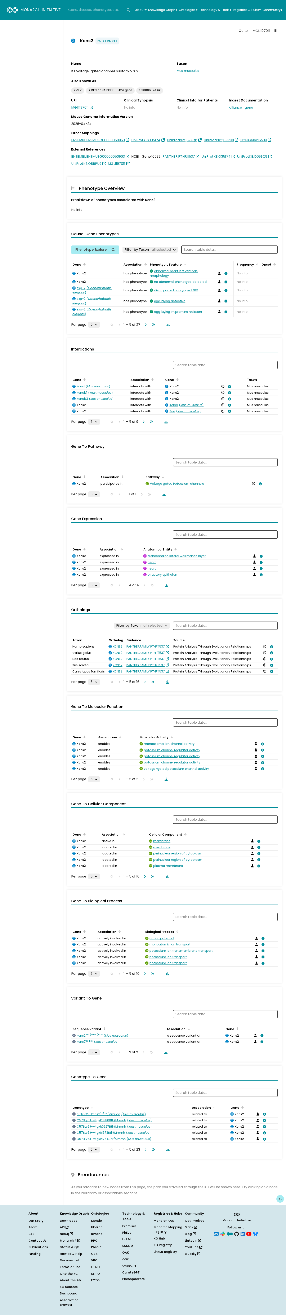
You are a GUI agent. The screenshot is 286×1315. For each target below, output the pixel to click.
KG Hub (159, 1238)
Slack (189, 1227)
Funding (34, 1254)
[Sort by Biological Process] (176, 931)
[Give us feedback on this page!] (280, 1199)
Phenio (96, 1247)
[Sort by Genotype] (91, 1107)
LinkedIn (191, 1240)
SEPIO (95, 1274)
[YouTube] (248, 1233)
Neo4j (65, 1234)
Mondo (96, 1221)
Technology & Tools (215, 10)
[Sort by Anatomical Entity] (174, 549)
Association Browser (69, 1302)
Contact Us (37, 1240)
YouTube (192, 1247)
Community (272, 10)
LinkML (127, 1239)
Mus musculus (187, 70)
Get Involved (195, 1221)
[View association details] (225, 273)
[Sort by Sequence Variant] (103, 1029)
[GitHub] (236, 1233)
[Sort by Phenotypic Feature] (184, 264)
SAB (31, 1234)
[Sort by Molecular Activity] (171, 737)
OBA (94, 1254)
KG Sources (69, 1287)
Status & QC (69, 1247)
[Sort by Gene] (83, 264)
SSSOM (127, 1246)
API (63, 1227)
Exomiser (129, 1226)
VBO (94, 1260)
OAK (125, 1252)
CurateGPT (131, 1272)
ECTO (95, 1280)
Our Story (35, 1221)
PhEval (127, 1233)
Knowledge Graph (162, 10)
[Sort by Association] (144, 264)
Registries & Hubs (247, 10)
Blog (189, 1234)
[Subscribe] (216, 1233)
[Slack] (222, 1233)
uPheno (97, 1234)
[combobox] (99, 10)
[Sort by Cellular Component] (184, 834)
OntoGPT (129, 1266)
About (140, 10)
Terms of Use (70, 1267)
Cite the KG (69, 1274)
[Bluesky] (255, 1233)
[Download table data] (167, 324)
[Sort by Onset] (273, 264)
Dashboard (68, 1293)
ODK (125, 1259)
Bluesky (191, 1254)
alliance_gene (241, 107)
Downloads (68, 1221)
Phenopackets (133, 1279)
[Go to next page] (144, 324)
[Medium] (230, 1233)
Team (32, 1227)
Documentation (72, 1260)
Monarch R (68, 1240)
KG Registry (163, 1245)
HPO (94, 1240)
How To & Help (71, 1254)
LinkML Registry (165, 1252)
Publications (38, 1247)
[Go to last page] (152, 324)
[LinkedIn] (243, 1233)
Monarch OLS (164, 1221)
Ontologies (188, 10)
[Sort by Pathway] (162, 477)
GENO (95, 1267)
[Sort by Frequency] (256, 264)
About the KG (70, 1280)
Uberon (96, 1227)
